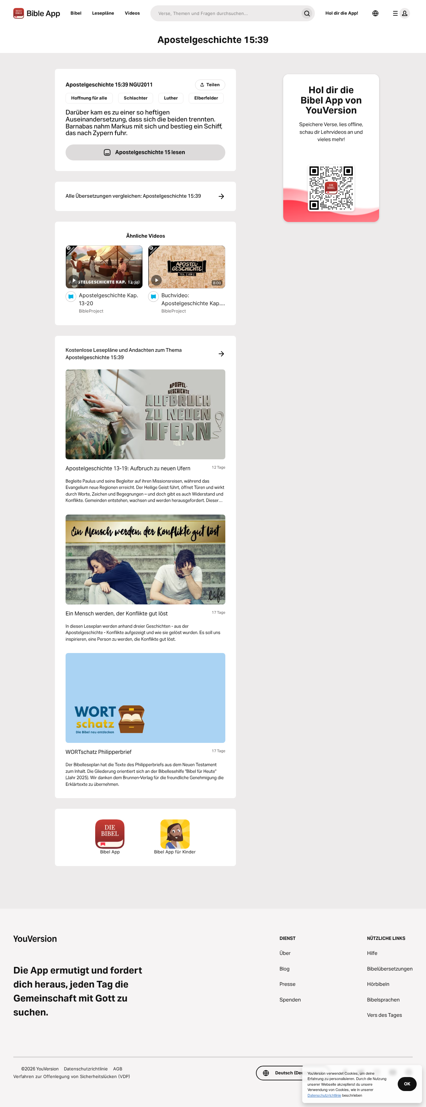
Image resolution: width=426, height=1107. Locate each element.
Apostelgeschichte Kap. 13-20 (108, 299)
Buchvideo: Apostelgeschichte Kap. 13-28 (191, 299)
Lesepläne (103, 13)
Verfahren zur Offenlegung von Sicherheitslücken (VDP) (71, 1076)
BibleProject (91, 311)
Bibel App (110, 851)
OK (407, 1083)
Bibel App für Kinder (175, 851)
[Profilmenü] (400, 13)
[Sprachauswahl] (375, 13)
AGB (117, 1068)
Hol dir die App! (341, 13)
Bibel (76, 13)
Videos (132, 13)
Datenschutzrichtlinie (86, 1068)
